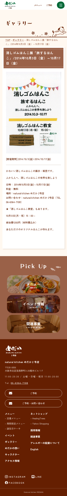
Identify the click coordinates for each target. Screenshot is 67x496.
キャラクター (12, 454)
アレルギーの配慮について (45, 443)
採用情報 (35, 430)
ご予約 (49, 5)
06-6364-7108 (19, 383)
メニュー (38, 5)
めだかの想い (12, 448)
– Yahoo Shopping (39, 423)
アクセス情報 (12, 460)
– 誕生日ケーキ (12, 428)
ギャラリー (18, 40)
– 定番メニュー (12, 418)
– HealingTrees (37, 418)
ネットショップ (38, 413)
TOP (7, 40)
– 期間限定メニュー (15, 423)
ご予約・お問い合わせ (33, 403)
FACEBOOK (17, 482)
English (34, 449)
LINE (38, 476)
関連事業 (35, 436)
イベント (10, 435)
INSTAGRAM (17, 476)
